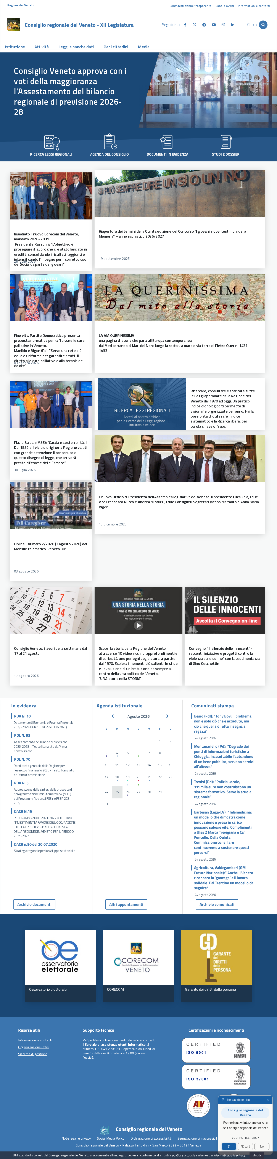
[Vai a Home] (14, 24)
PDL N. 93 (22, 735)
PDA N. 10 (22, 716)
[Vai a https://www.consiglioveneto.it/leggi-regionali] (142, 404)
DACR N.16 (23, 811)
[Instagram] (223, 24)
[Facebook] (185, 24)
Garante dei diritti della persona (210, 989)
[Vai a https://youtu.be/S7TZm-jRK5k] (225, 610)
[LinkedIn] (232, 24)
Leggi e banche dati (76, 46)
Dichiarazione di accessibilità (150, 1138)
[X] (194, 24)
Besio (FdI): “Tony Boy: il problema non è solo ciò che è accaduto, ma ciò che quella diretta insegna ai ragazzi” (222, 724)
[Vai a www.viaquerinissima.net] (180, 297)
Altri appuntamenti (126, 904)
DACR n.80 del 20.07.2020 (35, 844)
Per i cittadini (115, 46)
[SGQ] (216, 1050)
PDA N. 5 (21, 783)
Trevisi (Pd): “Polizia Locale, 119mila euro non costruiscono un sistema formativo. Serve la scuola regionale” (222, 789)
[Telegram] (204, 24)
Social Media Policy (110, 1138)
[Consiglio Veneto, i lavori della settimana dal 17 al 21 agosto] (51, 610)
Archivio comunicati (217, 904)
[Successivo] (167, 716)
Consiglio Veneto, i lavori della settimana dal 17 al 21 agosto (50, 650)
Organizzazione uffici (33, 1047)
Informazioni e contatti (254, 5)
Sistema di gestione (32, 1054)
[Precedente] (112, 716)
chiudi (257, 1155)
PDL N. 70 (22, 759)
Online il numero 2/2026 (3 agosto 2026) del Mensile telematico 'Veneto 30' (50, 546)
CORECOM (115, 989)
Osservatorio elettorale (48, 989)
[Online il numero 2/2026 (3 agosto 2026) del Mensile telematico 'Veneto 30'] (51, 505)
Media (144, 46)
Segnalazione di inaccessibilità (199, 1138)
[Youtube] (213, 24)
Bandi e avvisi (225, 5)
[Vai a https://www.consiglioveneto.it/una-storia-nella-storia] (139, 610)
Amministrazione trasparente (191, 5)
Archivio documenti (34, 904)
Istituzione (15, 46)
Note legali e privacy (76, 1138)
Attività (41, 46)
